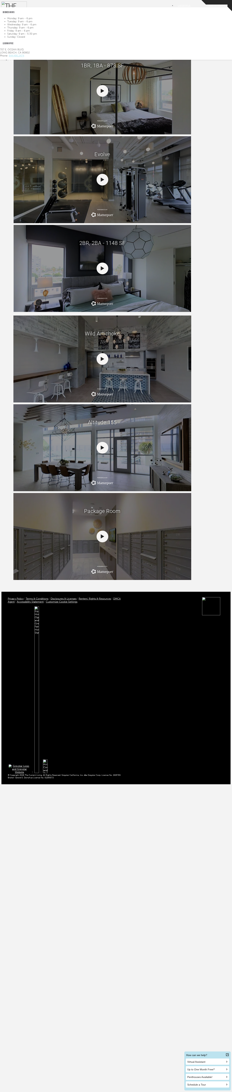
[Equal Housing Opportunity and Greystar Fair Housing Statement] (37, 772)
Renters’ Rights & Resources (95, 598)
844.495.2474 (16, 55)
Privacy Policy (16, 598)
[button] (216, 5)
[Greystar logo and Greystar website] (19, 772)
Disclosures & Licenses (63, 598)
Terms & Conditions (37, 598)
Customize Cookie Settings (61, 601)
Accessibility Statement (30, 601)
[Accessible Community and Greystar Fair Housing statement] (45, 772)
